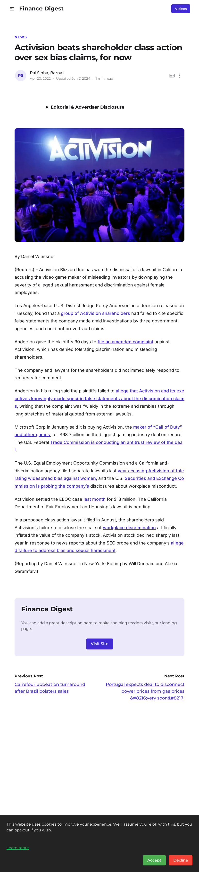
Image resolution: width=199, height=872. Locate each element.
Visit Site (99, 643)
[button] (11, 8)
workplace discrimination (129, 527)
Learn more (18, 847)
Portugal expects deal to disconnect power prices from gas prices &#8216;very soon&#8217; (145, 691)
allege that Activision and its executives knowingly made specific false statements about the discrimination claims (99, 398)
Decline (180, 860)
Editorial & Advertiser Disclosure (87, 107)
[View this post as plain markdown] (172, 76)
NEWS (21, 37)
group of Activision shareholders (95, 313)
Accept (154, 860)
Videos (181, 9)
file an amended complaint (125, 341)
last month (94, 499)
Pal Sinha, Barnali (47, 72)
